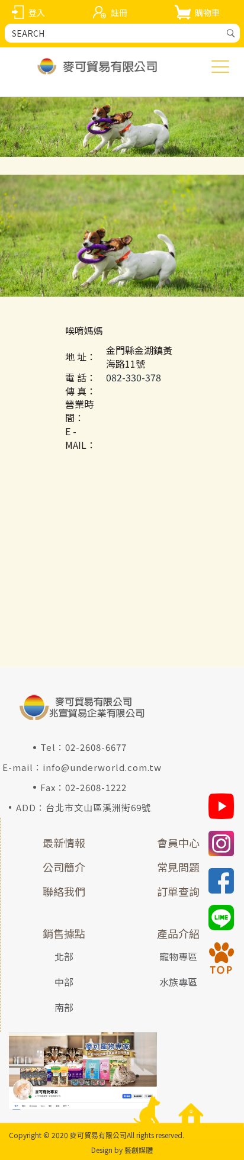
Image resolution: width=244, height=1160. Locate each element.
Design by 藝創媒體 (122, 1150)
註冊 (119, 12)
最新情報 (64, 842)
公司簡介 (64, 867)
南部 (63, 1007)
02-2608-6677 (96, 747)
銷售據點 (64, 933)
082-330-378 (133, 377)
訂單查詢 (178, 891)
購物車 (207, 12)
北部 (63, 956)
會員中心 (178, 842)
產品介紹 (178, 933)
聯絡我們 (64, 891)
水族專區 (178, 982)
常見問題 (178, 867)
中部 (63, 982)
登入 (36, 12)
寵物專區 (178, 956)
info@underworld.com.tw (102, 767)
